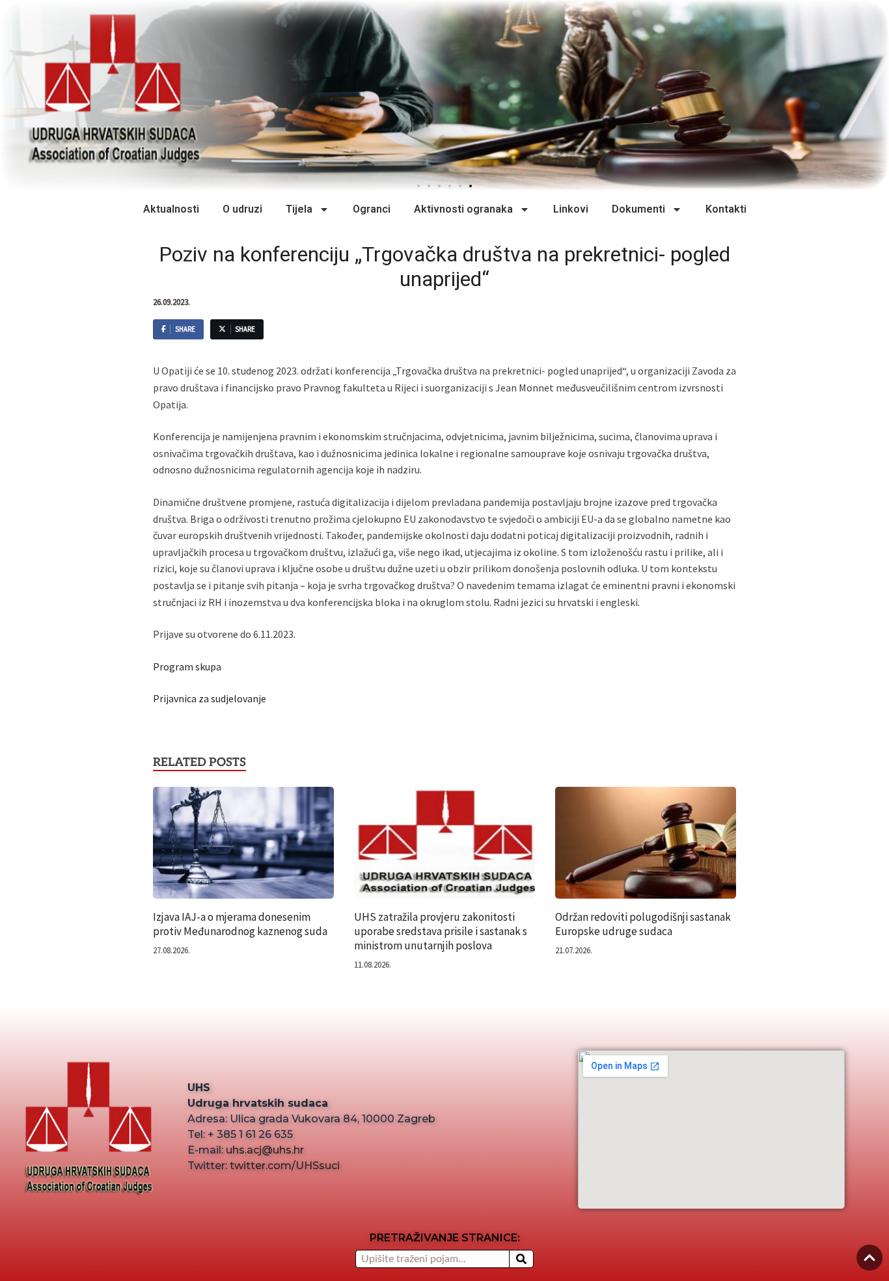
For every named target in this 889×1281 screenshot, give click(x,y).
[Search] (521, 1259)
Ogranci (371, 209)
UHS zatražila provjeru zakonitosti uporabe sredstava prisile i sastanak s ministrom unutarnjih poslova (440, 931)
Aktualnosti (171, 209)
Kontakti (725, 209)
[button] (470, 186)
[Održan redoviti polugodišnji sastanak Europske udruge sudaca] (645, 847)
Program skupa (187, 666)
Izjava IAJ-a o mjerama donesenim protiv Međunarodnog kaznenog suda (240, 924)
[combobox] (431, 1259)
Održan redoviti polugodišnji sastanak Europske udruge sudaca (643, 924)
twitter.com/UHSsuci (285, 1165)
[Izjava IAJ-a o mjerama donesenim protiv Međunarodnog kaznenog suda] (243, 847)
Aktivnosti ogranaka (463, 209)
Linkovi (570, 209)
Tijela (299, 209)
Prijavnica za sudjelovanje (209, 698)
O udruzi (242, 209)
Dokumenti (638, 209)
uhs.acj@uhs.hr (265, 1150)
